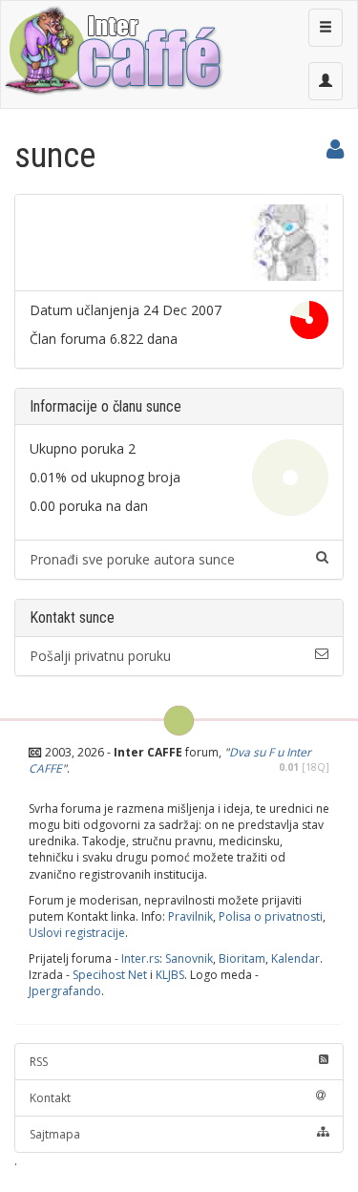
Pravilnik (190, 916)
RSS (39, 1062)
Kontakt (50, 1098)
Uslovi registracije (77, 933)
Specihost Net (110, 975)
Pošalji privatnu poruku (100, 656)
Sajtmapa (55, 1134)
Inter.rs (140, 958)
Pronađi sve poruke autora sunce (132, 559)
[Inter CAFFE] (112, 51)
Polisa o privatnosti (271, 916)
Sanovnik (189, 958)
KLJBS (170, 975)
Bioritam (242, 958)
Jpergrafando (65, 991)
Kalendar (295, 958)
